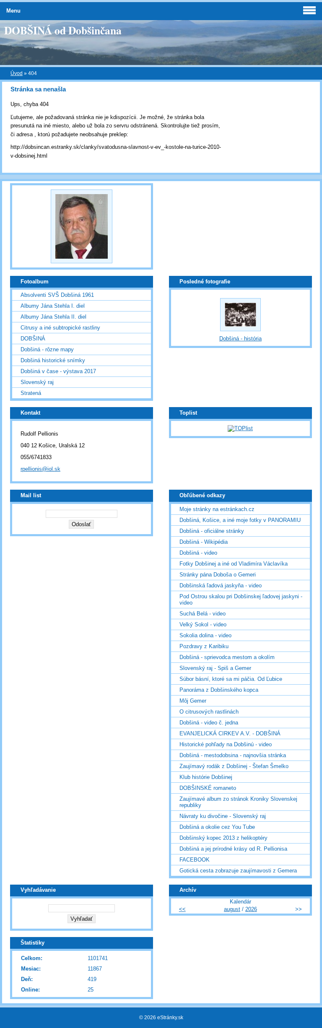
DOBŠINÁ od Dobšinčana (63, 30)
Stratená (31, 393)
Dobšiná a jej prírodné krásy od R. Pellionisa (233, 849)
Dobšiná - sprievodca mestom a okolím (227, 657)
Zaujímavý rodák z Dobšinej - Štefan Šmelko (233, 766)
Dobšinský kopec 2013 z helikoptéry (223, 838)
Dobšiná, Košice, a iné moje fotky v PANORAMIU (240, 520)
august (232, 909)
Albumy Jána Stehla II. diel (53, 317)
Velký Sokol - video (202, 624)
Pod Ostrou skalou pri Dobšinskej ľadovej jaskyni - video (240, 599)
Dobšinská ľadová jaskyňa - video (220, 585)
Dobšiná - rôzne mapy (47, 349)
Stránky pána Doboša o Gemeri (217, 574)
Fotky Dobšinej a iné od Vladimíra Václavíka (233, 564)
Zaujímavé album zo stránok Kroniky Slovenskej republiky (238, 802)
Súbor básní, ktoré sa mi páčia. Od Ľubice (230, 679)
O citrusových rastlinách (209, 712)
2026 (251, 909)
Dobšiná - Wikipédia (203, 542)
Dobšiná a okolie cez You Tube (217, 827)
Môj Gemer (192, 701)
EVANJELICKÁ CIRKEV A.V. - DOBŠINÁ (229, 733)
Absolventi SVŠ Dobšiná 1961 (57, 295)
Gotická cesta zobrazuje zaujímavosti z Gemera (238, 870)
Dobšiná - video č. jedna (208, 722)
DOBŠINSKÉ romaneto (207, 788)
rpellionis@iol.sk (40, 469)
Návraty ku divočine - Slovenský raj (222, 816)
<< (182, 909)
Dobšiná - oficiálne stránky (211, 531)
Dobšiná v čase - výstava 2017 (58, 371)
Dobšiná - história (240, 338)
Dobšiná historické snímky (53, 360)
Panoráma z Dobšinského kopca (218, 690)
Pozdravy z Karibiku (204, 646)
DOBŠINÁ (33, 338)
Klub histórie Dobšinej (205, 777)
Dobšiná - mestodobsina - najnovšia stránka (232, 755)
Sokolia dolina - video (205, 635)
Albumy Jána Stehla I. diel (53, 306)
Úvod (16, 73)
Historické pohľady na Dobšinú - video (225, 744)
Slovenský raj (37, 382)
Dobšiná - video (198, 553)
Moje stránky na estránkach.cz (216, 509)
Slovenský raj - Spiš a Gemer (215, 668)
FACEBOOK (194, 860)
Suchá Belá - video (202, 613)
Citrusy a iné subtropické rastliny (60, 327)
